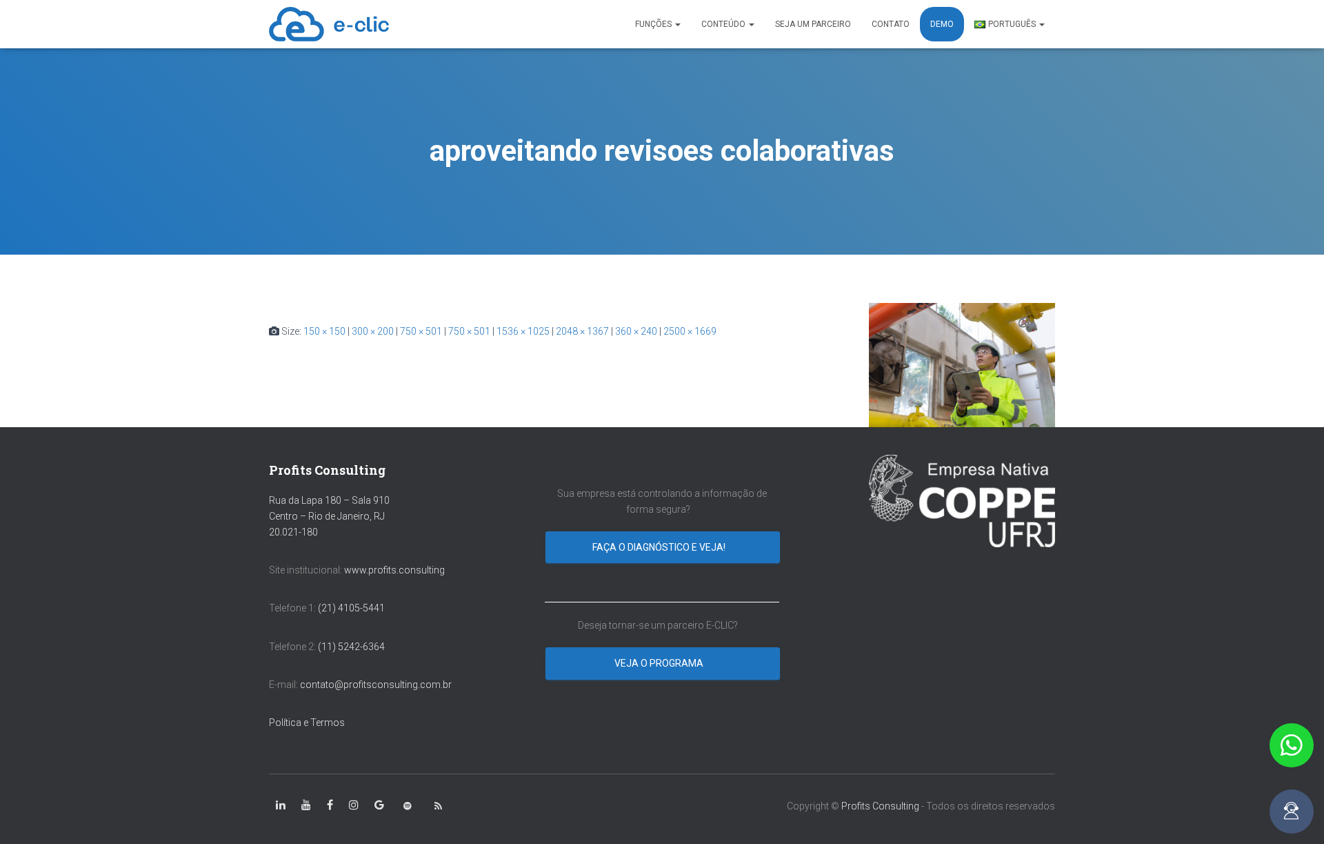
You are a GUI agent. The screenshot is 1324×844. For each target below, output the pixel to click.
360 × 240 (636, 331)
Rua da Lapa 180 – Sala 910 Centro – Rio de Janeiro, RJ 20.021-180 (329, 516)
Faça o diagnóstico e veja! (660, 547)
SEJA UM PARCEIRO (813, 24)
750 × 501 (421, 331)
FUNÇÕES (654, 24)
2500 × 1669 (689, 331)
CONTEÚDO (724, 24)
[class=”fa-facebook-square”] (330, 805)
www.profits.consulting (394, 570)
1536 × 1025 (523, 331)
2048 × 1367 (582, 331)
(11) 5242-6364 (352, 646)
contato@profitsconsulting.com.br (376, 684)
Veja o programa (659, 663)
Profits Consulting (880, 806)
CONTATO (891, 24)
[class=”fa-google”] (379, 805)
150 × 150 (324, 331)
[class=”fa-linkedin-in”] (280, 805)
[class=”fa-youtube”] (306, 805)
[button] (1292, 745)
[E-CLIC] (329, 24)
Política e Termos (307, 722)
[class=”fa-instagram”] (353, 805)
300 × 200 (373, 331)
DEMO (942, 24)
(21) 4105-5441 (351, 608)
